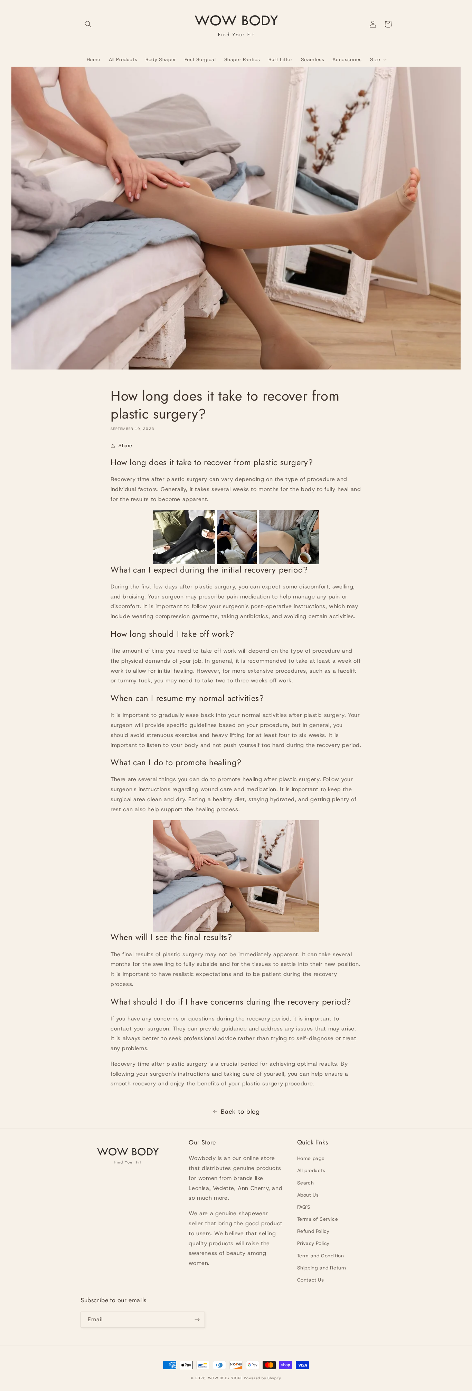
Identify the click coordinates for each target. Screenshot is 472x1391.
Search (305, 1183)
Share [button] (125, 445)
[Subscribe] (197, 1320)
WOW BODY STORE (225, 1378)
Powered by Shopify (262, 1378)
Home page (311, 1158)
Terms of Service (317, 1219)
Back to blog (240, 1111)
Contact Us (310, 1280)
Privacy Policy (313, 1243)
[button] (88, 24)
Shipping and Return (321, 1268)
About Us (308, 1195)
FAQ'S (304, 1207)
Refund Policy (313, 1231)
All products (311, 1170)
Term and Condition (320, 1256)
